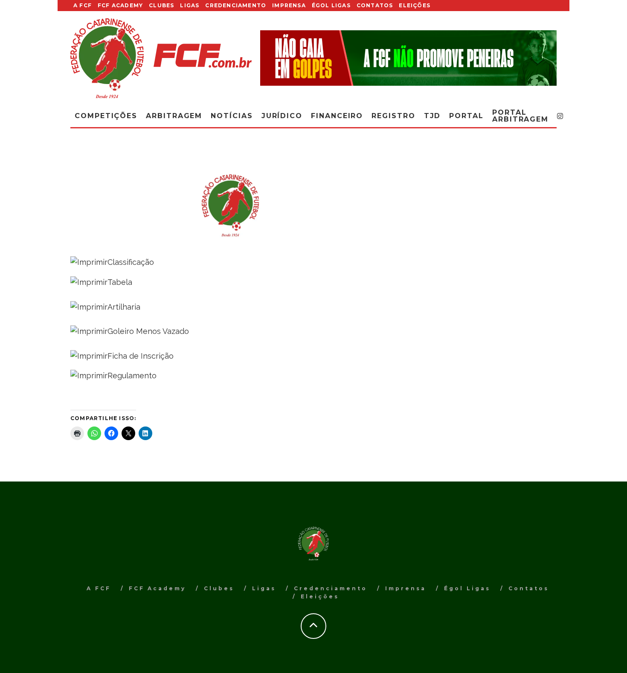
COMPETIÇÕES (106, 116)
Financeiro (337, 116)
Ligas (189, 5)
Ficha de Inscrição (140, 355)
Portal (466, 116)
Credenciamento (235, 5)
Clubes (161, 5)
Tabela (119, 282)
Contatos (375, 5)
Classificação (130, 262)
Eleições (414, 5)
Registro (393, 116)
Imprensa (289, 5)
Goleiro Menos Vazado (148, 331)
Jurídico (281, 116)
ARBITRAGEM (174, 116)
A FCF (82, 5)
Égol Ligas (331, 5)
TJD (432, 116)
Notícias (232, 116)
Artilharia (123, 306)
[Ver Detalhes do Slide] (408, 57)
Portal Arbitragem (520, 115)
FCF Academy (120, 5)
